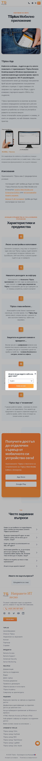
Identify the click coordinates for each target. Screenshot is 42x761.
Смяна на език (21, 386)
